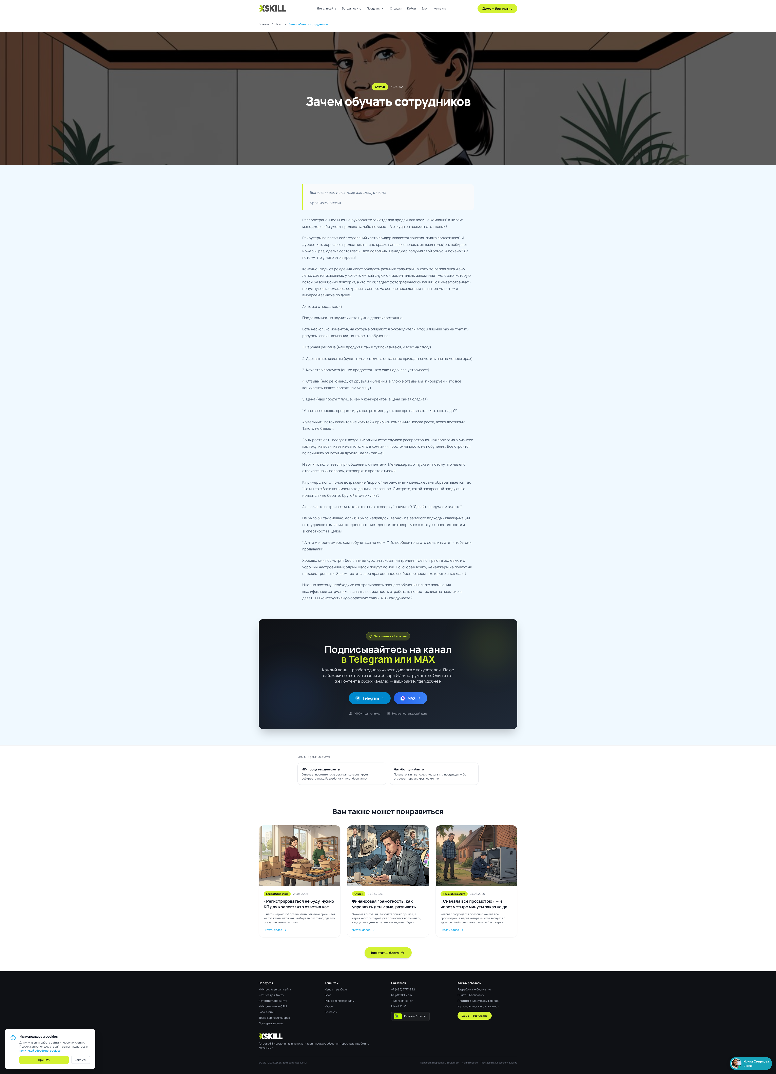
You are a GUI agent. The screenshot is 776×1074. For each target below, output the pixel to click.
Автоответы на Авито (273, 1001)
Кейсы (411, 8)
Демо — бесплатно (497, 8)
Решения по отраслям (339, 1001)
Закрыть (80, 1060)
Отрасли (396, 8)
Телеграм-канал (402, 1001)
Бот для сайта (326, 8)
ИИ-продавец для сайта (275, 989)
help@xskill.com (401, 995)
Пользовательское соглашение (499, 1062)
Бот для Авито (351, 8)
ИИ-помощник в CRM (273, 1006)
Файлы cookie (470, 1062)
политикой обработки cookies (40, 1050)
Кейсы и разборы (336, 989)
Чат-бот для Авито (271, 995)
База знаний (267, 1012)
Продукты (375, 8)
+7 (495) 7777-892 (403, 989)
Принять (44, 1060)
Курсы (329, 1006)
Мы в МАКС (398, 1006)
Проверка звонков (271, 1023)
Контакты (440, 8)
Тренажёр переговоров (274, 1018)
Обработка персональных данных (439, 1062)
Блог (425, 8)
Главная (264, 24)
